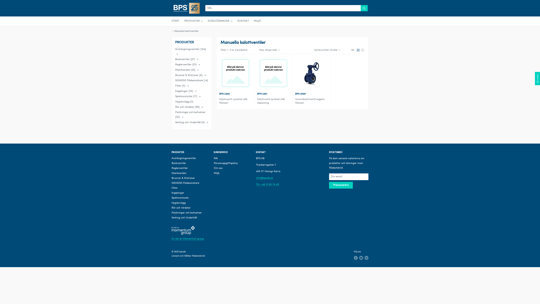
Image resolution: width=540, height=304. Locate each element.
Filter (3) (180, 86)
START (175, 21)
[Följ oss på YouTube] (361, 258)
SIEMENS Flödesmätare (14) (191, 80)
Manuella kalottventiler (186, 31)
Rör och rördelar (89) (187, 107)
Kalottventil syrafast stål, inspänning (271, 101)
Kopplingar (178, 193)
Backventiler (179, 163)
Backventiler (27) (185, 59)
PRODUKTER (192, 21)
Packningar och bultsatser (187, 213)
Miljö (216, 173)
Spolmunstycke (180, 198)
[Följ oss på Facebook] (356, 258)
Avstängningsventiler (184, 158)
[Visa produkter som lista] (363, 50)
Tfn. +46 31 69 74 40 (267, 184)
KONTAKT (243, 21)
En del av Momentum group (188, 239)
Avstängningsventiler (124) (190, 49)
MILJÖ (257, 21)
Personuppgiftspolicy (226, 163)
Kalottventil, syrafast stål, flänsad (233, 101)
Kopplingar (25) (184, 91)
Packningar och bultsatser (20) (190, 115)
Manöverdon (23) (185, 70)
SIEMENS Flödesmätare (185, 183)
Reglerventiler (180, 168)
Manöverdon (179, 173)
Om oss (218, 168)
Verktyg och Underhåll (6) (190, 122)
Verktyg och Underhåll (184, 218)
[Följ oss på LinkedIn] (366, 258)
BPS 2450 (224, 94)
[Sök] (364, 8)
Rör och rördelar (181, 208)
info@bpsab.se (264, 178)
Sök (216, 158)
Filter (175, 188)
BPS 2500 (300, 94)
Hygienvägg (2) (184, 102)
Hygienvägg (179, 203)
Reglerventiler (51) (186, 64)
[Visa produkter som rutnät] (358, 50)
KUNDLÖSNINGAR (218, 21)
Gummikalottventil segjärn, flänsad (310, 101)
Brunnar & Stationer (183, 178)
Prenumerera (341, 185)
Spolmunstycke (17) (186, 96)
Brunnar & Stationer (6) (189, 75)
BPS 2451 (262, 94)
